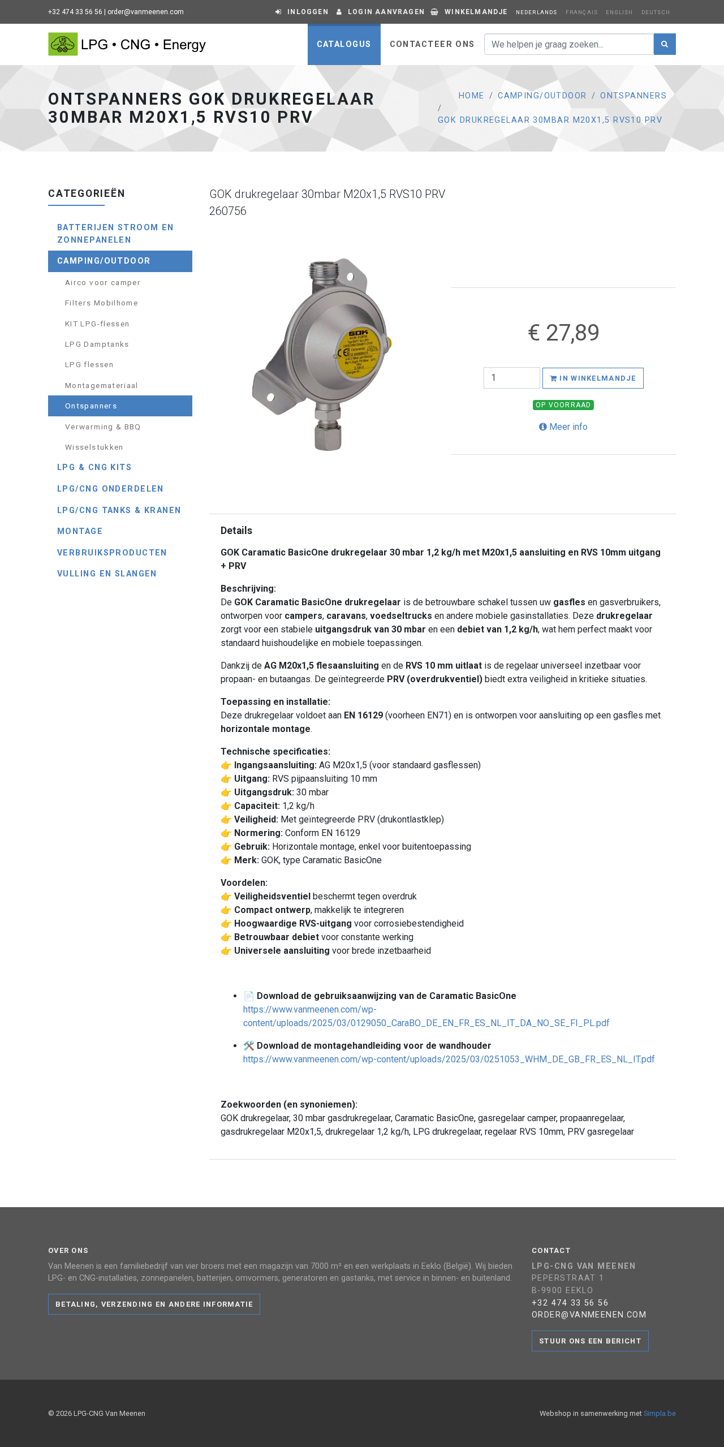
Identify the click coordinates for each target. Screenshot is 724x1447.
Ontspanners (633, 96)
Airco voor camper (103, 282)
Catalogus (344, 44)
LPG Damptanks (97, 343)
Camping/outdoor (542, 96)
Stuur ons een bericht (590, 1341)
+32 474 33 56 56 (75, 12)
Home (472, 96)
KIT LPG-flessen (97, 323)
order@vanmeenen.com (145, 12)
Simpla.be (660, 1413)
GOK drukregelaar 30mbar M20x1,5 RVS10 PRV (550, 120)
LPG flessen (89, 364)
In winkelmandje (596, 378)
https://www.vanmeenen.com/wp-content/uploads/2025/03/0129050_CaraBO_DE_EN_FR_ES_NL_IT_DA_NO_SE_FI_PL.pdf (426, 1016)
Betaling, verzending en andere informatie (154, 1304)
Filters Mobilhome (101, 302)
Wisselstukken (94, 446)
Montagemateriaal (102, 385)
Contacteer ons (432, 44)
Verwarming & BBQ (103, 426)
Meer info (567, 426)
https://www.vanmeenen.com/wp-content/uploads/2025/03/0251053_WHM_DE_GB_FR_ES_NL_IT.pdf (449, 1059)
